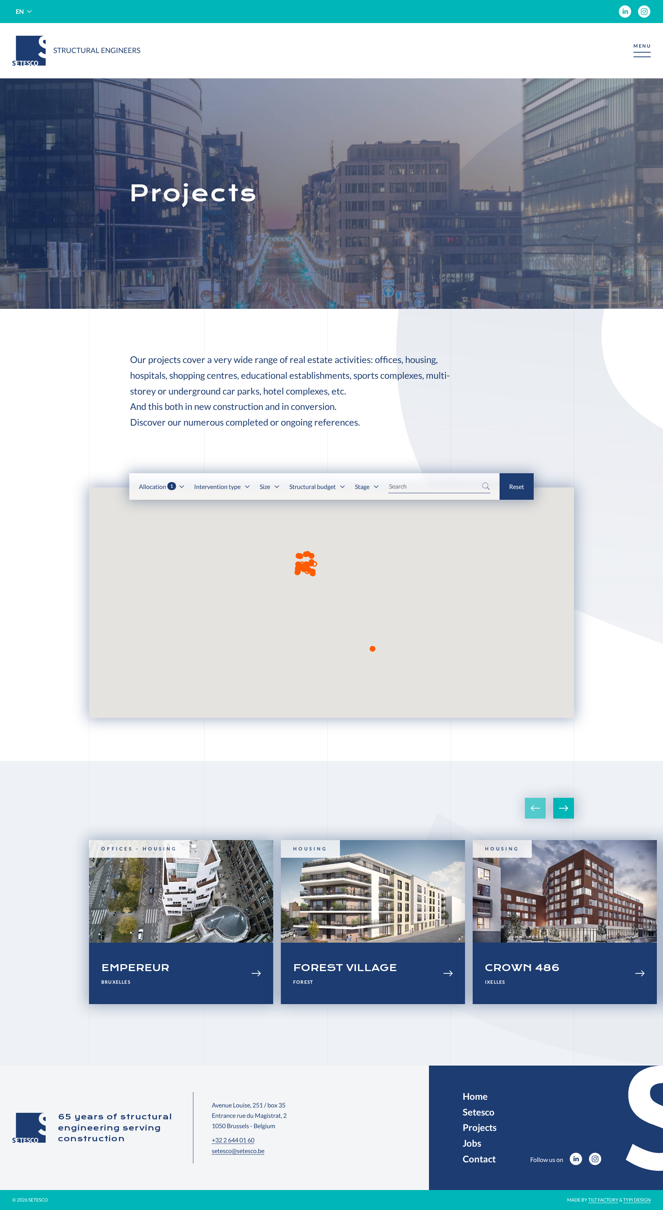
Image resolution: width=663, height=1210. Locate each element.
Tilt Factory (603, 1200)
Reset (516, 486)
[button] (642, 51)
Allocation (156, 486)
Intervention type (218, 486)
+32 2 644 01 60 (233, 1140)
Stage (363, 486)
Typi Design (637, 1200)
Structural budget (313, 486)
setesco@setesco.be (238, 1150)
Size (265, 486)
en (20, 11)
